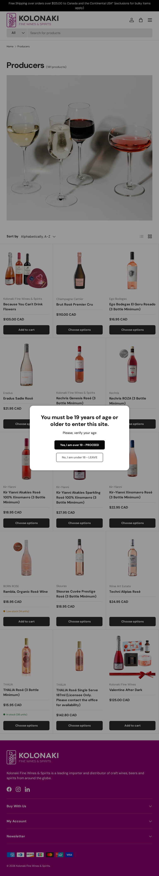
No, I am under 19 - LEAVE (79, 457)
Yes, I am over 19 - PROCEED (79, 445)
